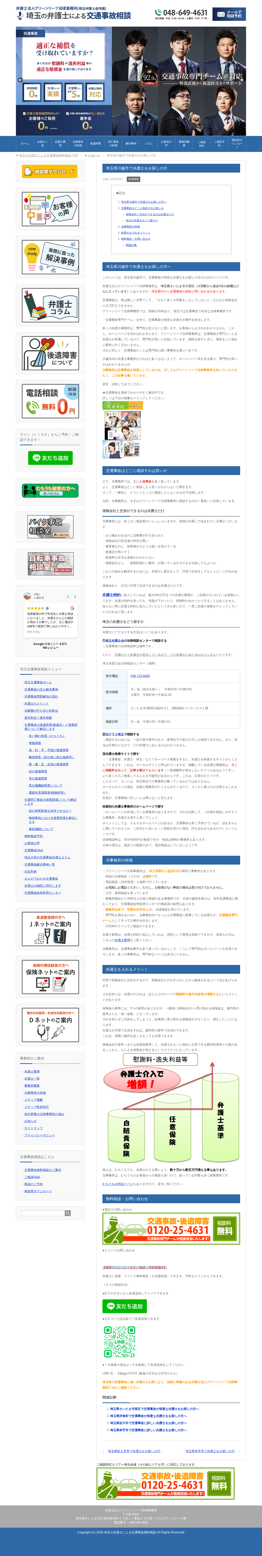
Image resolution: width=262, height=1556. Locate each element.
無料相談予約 (33, 836)
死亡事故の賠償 (113, 143)
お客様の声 (166, 143)
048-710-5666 (140, 676)
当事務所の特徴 (78, 143)
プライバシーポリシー (39, 1135)
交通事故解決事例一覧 (39, 864)
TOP (48, 155)
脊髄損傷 (35, 743)
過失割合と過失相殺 (38, 717)
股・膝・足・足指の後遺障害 (49, 764)
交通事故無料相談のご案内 (42, 1170)
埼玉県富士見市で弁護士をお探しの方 (134, 1451)
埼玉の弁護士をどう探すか (142, 220)
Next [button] (241, 80)
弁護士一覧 (42, 143)
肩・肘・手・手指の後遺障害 (49, 750)
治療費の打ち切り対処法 (41, 710)
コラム (149, 143)
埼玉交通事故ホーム (38, 682)
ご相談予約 (219, 143)
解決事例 (131, 143)
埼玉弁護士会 (114, 640)
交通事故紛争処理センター (42, 892)
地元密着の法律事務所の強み (44, 1114)
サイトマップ (33, 1128)
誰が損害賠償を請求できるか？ (50, 810)
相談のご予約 (33, 1184)
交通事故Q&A (33, 850)
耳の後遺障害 (38, 778)
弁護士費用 (60, 143)
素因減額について (41, 829)
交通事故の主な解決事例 (41, 689)
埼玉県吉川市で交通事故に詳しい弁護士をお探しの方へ (148, 1423)
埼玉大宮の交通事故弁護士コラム (47, 857)
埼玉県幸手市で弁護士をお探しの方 (210, 1451)
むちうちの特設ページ (117, 1184)
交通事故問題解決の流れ (41, 696)
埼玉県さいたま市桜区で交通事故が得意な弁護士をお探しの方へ (154, 1408)
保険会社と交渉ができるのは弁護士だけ (150, 214)
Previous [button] (21, 80)
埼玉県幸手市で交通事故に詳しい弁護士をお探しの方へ (148, 1430)
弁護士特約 (111, 595)
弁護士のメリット (36, 703)
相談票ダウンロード (237, 143)
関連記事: (131, 245)
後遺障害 (95, 143)
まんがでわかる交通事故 (41, 878)
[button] (75, 596)
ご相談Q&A (202, 144)
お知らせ (30, 1121)
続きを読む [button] (34, 632)
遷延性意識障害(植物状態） (48, 792)
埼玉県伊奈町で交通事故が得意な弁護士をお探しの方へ (148, 1416)
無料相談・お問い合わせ (136, 238)
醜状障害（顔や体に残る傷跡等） (52, 757)
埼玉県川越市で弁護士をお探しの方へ (144, 201)
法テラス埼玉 (114, 734)
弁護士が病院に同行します (42, 885)
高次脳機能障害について (46, 785)
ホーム (25, 143)
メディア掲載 (33, 1099)
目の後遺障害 (38, 771)
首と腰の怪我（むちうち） (47, 736)
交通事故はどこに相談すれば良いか (142, 208)
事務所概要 (184, 143)
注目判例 (30, 871)
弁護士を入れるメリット (136, 232)
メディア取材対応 (36, 1107)
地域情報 (133, 179)
